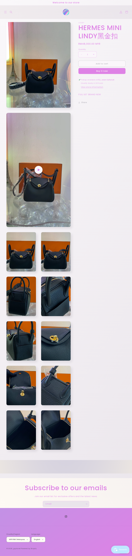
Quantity (82, 49)
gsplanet (17, 548)
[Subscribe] (86, 504)
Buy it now (102, 71)
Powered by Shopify (29, 548)
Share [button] (84, 102)
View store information (92, 87)
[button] (5, 12)
